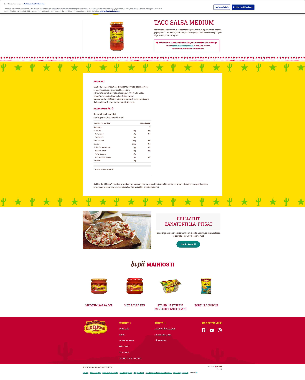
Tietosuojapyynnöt (180, 373)
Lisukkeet (124, 346)
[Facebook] (204, 330)
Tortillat (124, 328)
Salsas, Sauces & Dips (130, 358)
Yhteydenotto (95, 373)
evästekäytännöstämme (109, 11)
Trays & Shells (126, 340)
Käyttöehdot (139, 373)
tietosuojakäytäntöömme (34, 4)
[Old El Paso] (95, 327)
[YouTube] (211, 330)
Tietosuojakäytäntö (110, 373)
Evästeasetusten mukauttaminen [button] (159, 373)
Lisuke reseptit (163, 334)
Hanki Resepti (188, 244)
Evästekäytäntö (126, 373)
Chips (122, 334)
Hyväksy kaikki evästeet (243, 7)
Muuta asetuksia (222, 7)
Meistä (85, 373)
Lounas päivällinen (165, 328)
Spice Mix (124, 352)
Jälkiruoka (161, 340)
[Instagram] (220, 330)
